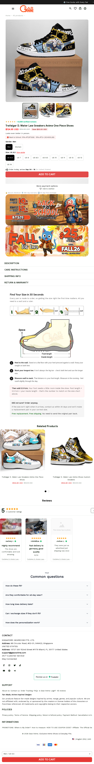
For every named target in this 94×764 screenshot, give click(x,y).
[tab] (45, 491)
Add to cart (47, 759)
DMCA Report (7, 739)
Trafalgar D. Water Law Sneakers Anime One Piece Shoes (11, 559)
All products (18, 15)
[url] (14, 652)
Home (8, 15)
